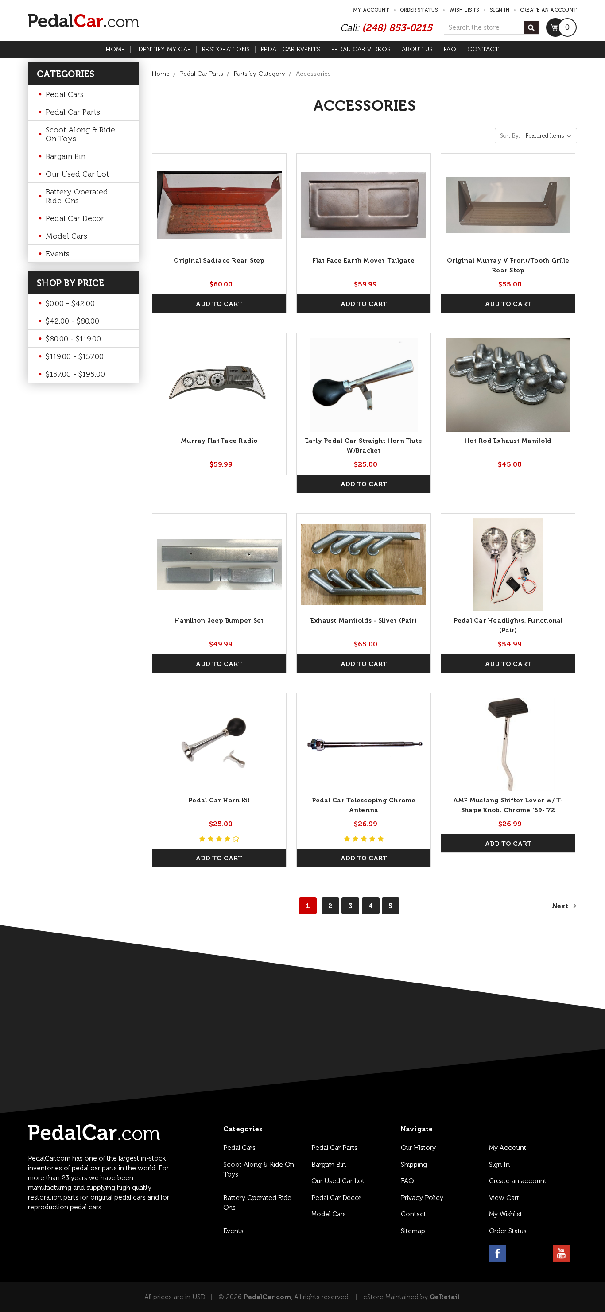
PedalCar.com (267, 1297)
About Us (417, 49)
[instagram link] (518, 1253)
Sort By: (510, 135)
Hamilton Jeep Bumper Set (219, 620)
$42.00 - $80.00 (72, 321)
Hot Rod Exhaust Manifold (508, 441)
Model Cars (66, 236)
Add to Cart (219, 304)
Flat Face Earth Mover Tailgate (364, 260)
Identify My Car (163, 49)
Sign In (499, 1165)
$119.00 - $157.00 (75, 356)
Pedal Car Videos (361, 49)
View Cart (504, 1198)
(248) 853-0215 (397, 28)
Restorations (226, 49)
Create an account (548, 10)
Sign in (499, 10)
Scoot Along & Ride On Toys (80, 134)
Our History (418, 1148)
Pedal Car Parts (73, 112)
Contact (483, 49)
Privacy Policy (422, 1198)
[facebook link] (497, 1253)
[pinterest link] (540, 1253)
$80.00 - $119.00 (73, 338)
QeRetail (444, 1297)
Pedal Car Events (290, 49)
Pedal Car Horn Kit (219, 800)
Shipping (414, 1165)
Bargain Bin (65, 156)
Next (561, 906)
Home (115, 49)
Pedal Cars (65, 94)
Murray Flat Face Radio (219, 441)
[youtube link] (561, 1253)
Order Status (419, 10)
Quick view (219, 205)
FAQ (450, 49)
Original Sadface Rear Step (219, 260)
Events (58, 253)
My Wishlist (505, 1214)
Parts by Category (259, 73)
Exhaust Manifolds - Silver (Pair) (363, 620)
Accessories (313, 73)
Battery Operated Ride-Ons (77, 196)
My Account (371, 10)
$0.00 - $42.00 (70, 303)
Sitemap (413, 1231)
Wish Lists (464, 10)
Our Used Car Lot (77, 174)
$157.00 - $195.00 (75, 374)
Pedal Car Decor (75, 218)
